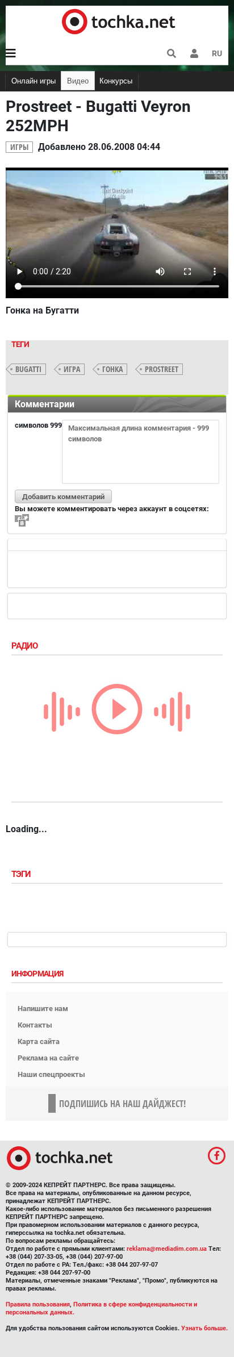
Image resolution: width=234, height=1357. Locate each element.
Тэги (22, 874)
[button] (194, 53)
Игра (72, 369)
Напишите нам (43, 1008)
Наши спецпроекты (51, 1074)
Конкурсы (115, 81)
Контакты (35, 1025)
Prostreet (161, 369)
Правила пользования (38, 1304)
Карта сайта (39, 1041)
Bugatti (28, 369)
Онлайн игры (33, 81)
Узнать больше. (204, 1328)
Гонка (112, 369)
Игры (19, 146)
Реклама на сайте (48, 1058)
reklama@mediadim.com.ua (167, 1248)
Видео (78, 81)
